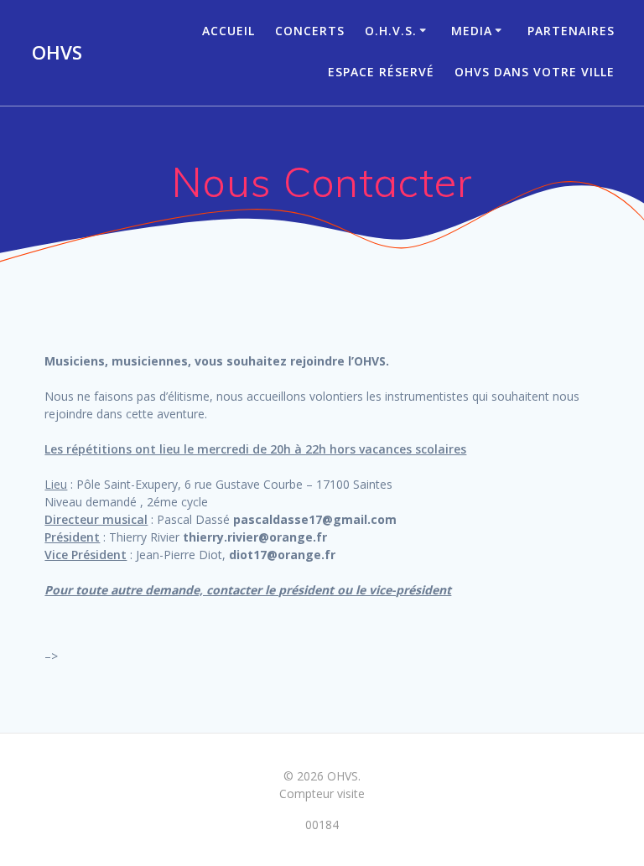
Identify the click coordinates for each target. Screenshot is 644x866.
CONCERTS (310, 31)
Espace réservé (381, 72)
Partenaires (571, 31)
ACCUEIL (228, 31)
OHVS (57, 53)
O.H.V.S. (391, 31)
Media (471, 31)
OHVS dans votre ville (534, 72)
